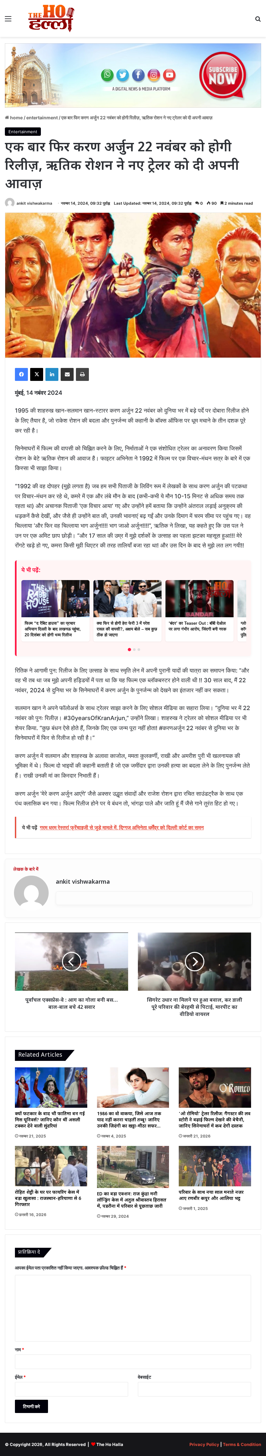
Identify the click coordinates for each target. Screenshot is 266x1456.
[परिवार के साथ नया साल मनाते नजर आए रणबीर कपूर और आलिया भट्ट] (215, 1166)
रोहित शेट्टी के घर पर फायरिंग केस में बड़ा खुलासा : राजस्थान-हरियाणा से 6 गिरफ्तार (48, 1199)
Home (16, 117)
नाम (19, 1349)
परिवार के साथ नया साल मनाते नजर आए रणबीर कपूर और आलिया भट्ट (211, 1196)
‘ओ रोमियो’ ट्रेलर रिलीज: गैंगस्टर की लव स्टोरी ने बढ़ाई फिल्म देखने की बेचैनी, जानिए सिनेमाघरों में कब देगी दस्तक (214, 1120)
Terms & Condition (242, 1444)
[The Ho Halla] (52, 18)
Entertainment (42, 117)
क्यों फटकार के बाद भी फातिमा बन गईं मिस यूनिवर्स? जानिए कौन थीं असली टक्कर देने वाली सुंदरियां (50, 1120)
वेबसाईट (144, 1377)
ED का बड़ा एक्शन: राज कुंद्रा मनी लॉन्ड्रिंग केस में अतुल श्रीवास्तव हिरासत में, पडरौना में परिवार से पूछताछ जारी (131, 1200)
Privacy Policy (204, 1444)
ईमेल (20, 1377)
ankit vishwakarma (34, 203)
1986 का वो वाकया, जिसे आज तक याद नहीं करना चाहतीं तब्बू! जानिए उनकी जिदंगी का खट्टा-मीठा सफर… (129, 1120)
